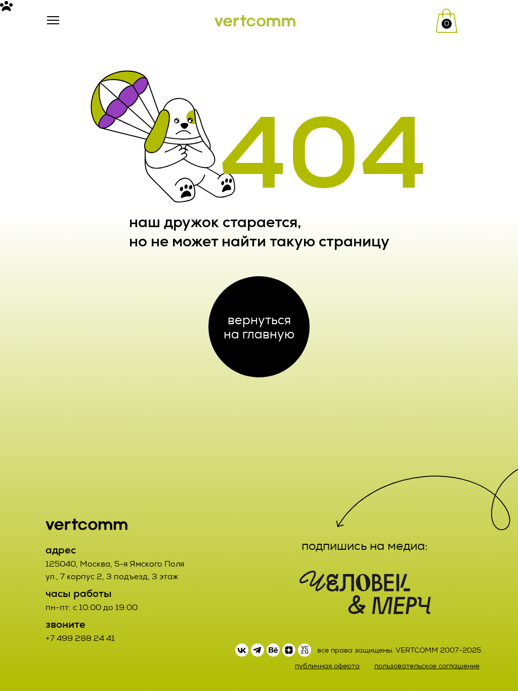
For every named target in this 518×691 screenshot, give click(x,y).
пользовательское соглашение (427, 666)
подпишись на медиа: (364, 546)
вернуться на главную (259, 327)
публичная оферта (327, 666)
